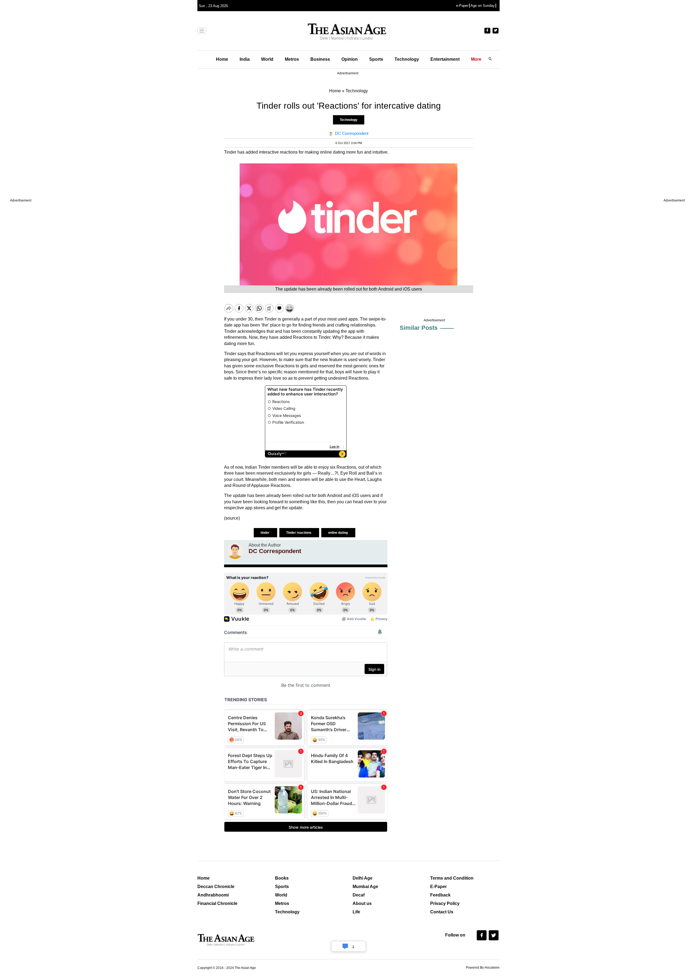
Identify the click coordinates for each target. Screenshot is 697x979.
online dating (338, 533)
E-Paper (438, 886)
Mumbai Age (365, 886)
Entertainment (445, 59)
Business (320, 59)
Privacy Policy (445, 903)
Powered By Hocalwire (483, 967)
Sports (376, 59)
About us (362, 903)
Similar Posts (419, 327)
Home (222, 59)
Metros (292, 59)
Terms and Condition (451, 878)
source (232, 518)
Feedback (440, 895)
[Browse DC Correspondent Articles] (235, 551)
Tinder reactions (299, 533)
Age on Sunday (482, 6)
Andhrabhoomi (213, 895)
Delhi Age (362, 878)
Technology (407, 59)
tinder (265, 533)
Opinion (349, 59)
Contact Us (441, 912)
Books (282, 878)
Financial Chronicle (217, 903)
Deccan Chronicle (215, 886)
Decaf (359, 895)
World (267, 59)
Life (356, 912)
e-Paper (462, 6)
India (245, 59)
